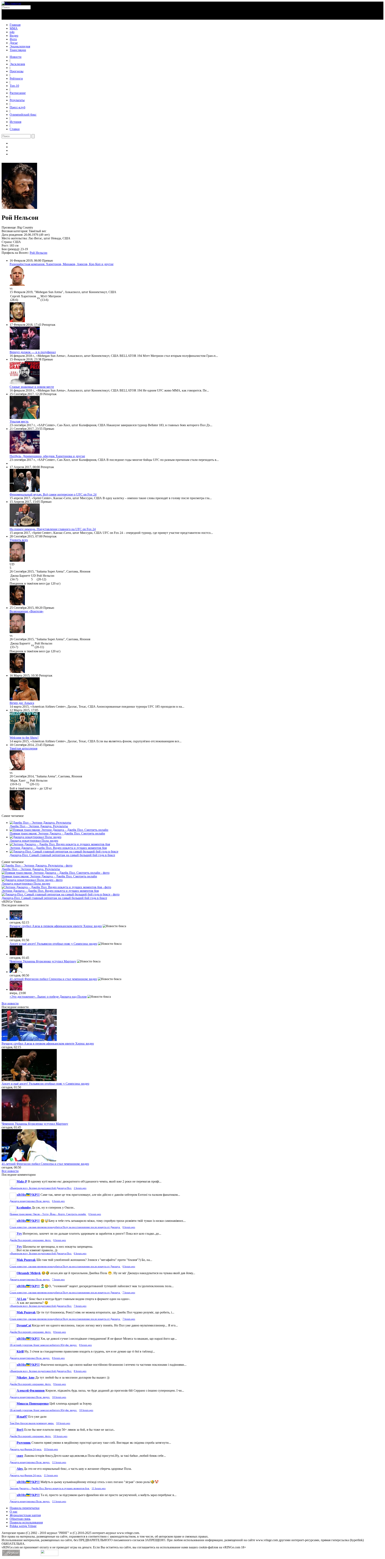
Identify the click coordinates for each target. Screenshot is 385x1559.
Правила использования (26, 1522)
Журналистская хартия (25, 1515)
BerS (20, 1429)
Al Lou (21, 1299)
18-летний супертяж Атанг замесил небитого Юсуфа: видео (43, 1345)
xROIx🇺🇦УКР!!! (28, 1194)
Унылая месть (19, 421)
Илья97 (22, 1416)
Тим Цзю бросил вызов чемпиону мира (32, 1423)
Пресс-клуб (17, 107)
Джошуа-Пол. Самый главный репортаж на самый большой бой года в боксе (62, 855)
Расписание (18, 93)
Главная (15, 24)
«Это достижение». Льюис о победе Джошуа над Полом (48, 996)
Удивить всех (19, 540)
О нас (13, 1511)
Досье (14, 43)
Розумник (24, 1442)
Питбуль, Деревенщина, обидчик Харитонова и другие (47, 456)
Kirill (20, 1351)
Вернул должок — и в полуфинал (33, 352)
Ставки (15, 129)
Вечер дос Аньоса (22, 703)
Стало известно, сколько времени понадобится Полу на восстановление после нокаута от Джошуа (65, 1227)
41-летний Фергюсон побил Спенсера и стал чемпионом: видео (53, 979)
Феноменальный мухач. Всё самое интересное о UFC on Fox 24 (53, 494)
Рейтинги (16, 78)
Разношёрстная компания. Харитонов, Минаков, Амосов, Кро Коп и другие (61, 264)
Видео (14, 35)
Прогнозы (16, 71)
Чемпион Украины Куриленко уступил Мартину (43, 961)
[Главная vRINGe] (11, 3)
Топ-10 (14, 85)
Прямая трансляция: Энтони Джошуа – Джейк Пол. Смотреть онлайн (57, 833)
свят (20, 1455)
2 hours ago (80, 1188)
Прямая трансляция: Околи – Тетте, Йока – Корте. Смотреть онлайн (48, 1214)
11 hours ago (59, 1462)
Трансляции (18, 50)
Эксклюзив (17, 64)
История (15, 121)
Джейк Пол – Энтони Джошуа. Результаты (39, 826)
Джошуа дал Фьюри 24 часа (26, 1449)
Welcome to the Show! (24, 737)
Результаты (17, 100)
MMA (14, 28)
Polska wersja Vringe (23, 1526)
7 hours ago (58, 1279)
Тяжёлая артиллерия (23, 748)
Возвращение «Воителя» (27, 611)
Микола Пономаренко (33, 1403)
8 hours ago (59, 1332)
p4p (12, 32)
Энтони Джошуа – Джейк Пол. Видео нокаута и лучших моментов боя (58, 848)
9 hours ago (59, 1384)
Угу (19, 1233)
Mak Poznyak (26, 1260)
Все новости (10, 1003)
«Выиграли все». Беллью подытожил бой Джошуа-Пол (41, 1188)
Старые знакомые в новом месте (32, 386)
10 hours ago (59, 1397)
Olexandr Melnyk (29, 1273)
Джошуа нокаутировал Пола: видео (34, 840)
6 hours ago (58, 1201)
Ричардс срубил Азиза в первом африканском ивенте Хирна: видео (56, 926)
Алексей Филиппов (31, 1390)
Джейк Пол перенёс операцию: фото (30, 1240)
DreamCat (24, 1325)
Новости (15, 57)
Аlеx (20, 1468)
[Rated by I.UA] (49, 1555)
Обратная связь (20, 1519)
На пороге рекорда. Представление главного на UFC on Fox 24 (53, 529)
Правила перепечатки (25, 1508)
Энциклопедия (20, 46)
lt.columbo (24, 1207)
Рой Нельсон (38, 252)
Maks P (22, 1181)
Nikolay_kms (25, 1377)
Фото (13, 39)
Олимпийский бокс (23, 114)
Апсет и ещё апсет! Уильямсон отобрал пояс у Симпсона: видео (53, 943)
